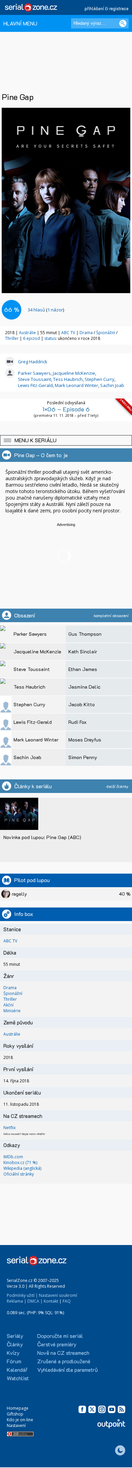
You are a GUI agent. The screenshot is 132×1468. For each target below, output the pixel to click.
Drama (87, 332)
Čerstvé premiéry (56, 1344)
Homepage (17, 1408)
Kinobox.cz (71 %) (20, 1162)
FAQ (67, 1301)
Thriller (12, 338)
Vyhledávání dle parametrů (67, 1369)
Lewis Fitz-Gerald (35, 385)
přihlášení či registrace (107, 8)
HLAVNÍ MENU (20, 23)
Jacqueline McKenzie (74, 373)
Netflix (9, 1127)
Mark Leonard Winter (76, 385)
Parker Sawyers (34, 373)
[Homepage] (31, 7)
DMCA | (35, 1301)
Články (15, 1344)
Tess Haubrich (68, 379)
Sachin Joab (112, 385)
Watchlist (18, 1378)
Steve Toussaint (34, 379)
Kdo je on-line (20, 1420)
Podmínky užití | (22, 1295)
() (46, 309)
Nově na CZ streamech (63, 1352)
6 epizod (31, 338)
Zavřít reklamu (116, 1461)
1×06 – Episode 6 (66, 409)
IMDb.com (13, 1157)
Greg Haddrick (32, 362)
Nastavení (16, 1425)
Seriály (15, 1335)
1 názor (55, 310)
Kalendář (17, 1369)
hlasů (36, 310)
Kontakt (51, 1301)
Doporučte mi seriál (60, 1335)
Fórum (14, 1361)
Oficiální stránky (18, 1174)
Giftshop (15, 1414)
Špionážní (106, 332)
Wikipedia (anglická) (22, 1168)
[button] (66, 440)
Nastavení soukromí (58, 1295)
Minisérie (12, 1011)
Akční (8, 1005)
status (50, 338)
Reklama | (16, 1301)
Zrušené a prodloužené (63, 1361)
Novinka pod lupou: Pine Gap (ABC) (42, 837)
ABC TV (68, 332)
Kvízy (13, 1352)
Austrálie (27, 332)
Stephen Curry (99, 379)
